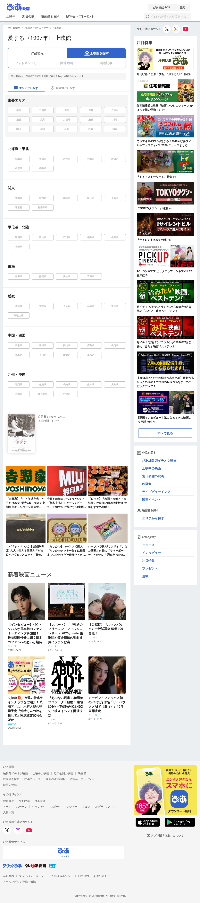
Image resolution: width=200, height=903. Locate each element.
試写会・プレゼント (80, 16)
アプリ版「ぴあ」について (167, 835)
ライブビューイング (156, 492)
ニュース (148, 545)
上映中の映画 (151, 468)
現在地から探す (65, 88)
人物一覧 (8, 812)
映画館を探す (50, 16)
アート (7, 806)
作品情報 (37, 53)
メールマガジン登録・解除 (19, 881)
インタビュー (151, 553)
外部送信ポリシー (62, 876)
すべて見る (165, 433)
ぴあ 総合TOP (161, 7)
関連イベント (151, 499)
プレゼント (150, 568)
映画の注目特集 (55, 779)
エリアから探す (153, 518)
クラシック (39, 806)
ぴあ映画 (28, 27)
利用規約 (83, 876)
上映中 (11, 16)
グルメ (86, 806)
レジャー (71, 806)
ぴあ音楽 (40, 801)
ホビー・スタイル (106, 806)
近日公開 (28, 16)
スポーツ (56, 806)
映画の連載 (10, 784)
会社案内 (8, 876)
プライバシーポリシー (32, 876)
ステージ (21, 806)
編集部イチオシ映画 (15, 773)
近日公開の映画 (153, 476)
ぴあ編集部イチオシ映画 (159, 460)
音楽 (182, 7)
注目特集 (148, 560)
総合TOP (8, 801)
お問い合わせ (102, 876)
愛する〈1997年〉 (43, 27)
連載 (145, 576)
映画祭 (147, 484)
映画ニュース (32, 779)
